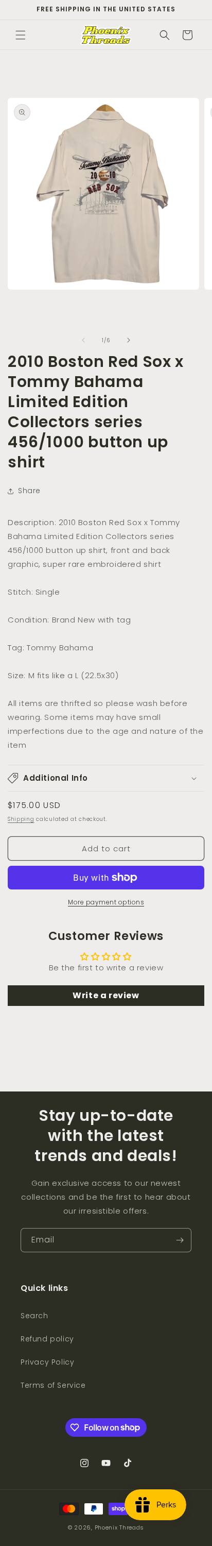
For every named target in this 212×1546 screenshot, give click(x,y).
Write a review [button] (106, 995)
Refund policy (47, 1339)
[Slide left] (83, 340)
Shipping (21, 819)
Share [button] (29, 490)
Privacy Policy (47, 1362)
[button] (20, 35)
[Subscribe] (179, 1240)
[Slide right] (128, 340)
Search (34, 1315)
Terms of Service (53, 1385)
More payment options (106, 902)
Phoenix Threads (120, 1527)
